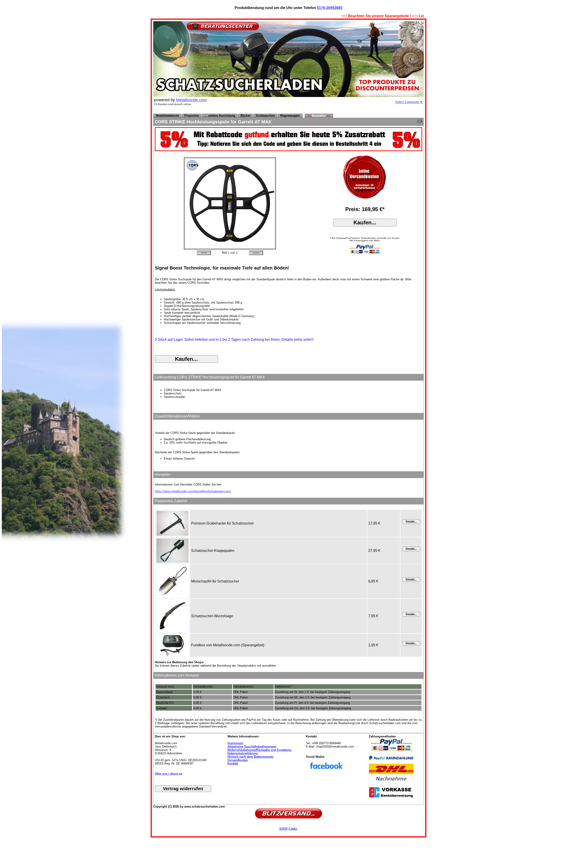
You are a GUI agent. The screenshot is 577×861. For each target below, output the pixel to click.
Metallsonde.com (191, 100)
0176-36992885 (329, 8)
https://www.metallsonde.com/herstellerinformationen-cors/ (193, 491)
